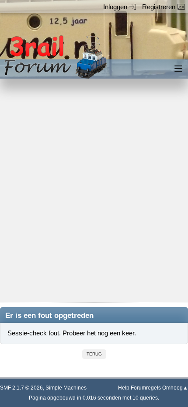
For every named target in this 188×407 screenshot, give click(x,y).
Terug (94, 354)
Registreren (158, 6)
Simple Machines (66, 388)
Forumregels (146, 388)
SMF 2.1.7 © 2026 (21, 388)
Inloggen (115, 6)
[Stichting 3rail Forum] (54, 57)
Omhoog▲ (175, 388)
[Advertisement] (94, 196)
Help (123, 388)
